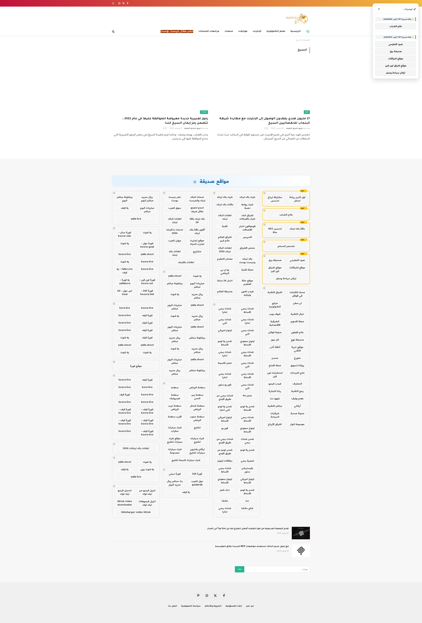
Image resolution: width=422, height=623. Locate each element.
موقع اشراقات (297, 267)
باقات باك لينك (224, 204)
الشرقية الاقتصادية (274, 323)
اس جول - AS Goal (124, 292)
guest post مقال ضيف (197, 209)
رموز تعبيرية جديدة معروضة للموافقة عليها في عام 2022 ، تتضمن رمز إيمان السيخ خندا (165, 121)
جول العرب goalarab (197, 483)
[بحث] (113, 31)
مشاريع (197, 251)
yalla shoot (174, 275)
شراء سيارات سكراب (175, 429)
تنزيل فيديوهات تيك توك (147, 503)
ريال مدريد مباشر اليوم (147, 199)
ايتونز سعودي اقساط (247, 343)
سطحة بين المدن (197, 396)
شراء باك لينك (247, 197)
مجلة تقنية (247, 269)
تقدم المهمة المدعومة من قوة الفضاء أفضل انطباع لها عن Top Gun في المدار (248, 529)
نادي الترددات (297, 372)
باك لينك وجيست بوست (247, 260)
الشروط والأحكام (213, 606)
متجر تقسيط (225, 362)
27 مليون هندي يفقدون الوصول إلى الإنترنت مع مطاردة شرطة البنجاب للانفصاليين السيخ (264, 121)
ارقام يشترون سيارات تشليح (197, 451)
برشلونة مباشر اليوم (125, 199)
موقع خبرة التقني (297, 349)
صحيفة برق (275, 260)
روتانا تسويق (297, 365)
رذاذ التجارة (275, 391)
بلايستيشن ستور (247, 470)
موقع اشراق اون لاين (275, 269)
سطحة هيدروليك (174, 396)
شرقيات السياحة (274, 415)
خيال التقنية (297, 313)
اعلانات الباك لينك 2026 (225, 249)
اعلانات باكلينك (186, 262)
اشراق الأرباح (275, 424)
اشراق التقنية (275, 292)
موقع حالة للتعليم (247, 282)
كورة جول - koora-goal (147, 245)
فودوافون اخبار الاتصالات (247, 228)
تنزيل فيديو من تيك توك (147, 492)
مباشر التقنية (275, 405)
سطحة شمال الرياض (197, 407)
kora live (124, 307)
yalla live (136, 218)
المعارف (297, 383)
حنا (247, 500)
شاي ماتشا (247, 508)
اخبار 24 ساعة (224, 280)
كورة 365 (197, 473)
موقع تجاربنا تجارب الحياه (197, 242)
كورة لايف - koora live (147, 411)
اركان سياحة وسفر (286, 278)
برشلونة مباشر (175, 283)
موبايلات (242, 31)
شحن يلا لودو (247, 449)
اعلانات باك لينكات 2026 (136, 448)
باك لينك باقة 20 (197, 220)
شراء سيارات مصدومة (175, 451)
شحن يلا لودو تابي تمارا (225, 408)
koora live (125, 254)
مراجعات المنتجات (208, 31)
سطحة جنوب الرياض (197, 418)
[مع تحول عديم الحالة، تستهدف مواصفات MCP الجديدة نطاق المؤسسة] (301, 551)
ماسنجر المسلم (286, 246)
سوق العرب (174, 207)
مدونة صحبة (297, 413)
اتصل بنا (172, 606)
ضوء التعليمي (297, 260)
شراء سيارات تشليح (197, 440)
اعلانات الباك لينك (225, 217)
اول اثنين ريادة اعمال (297, 199)
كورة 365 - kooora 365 (147, 292)
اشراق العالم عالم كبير (225, 239)
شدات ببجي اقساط (247, 310)
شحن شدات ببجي (247, 441)
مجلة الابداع (275, 365)
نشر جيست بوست (174, 199)
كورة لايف (147, 315)
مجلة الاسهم (297, 321)
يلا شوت (197, 275)
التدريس (247, 237)
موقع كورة (136, 366)
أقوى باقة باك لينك (197, 231)
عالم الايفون (297, 332)
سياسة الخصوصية (191, 606)
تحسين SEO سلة (275, 230)
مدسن (274, 357)
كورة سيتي (175, 473)
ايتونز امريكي (225, 330)
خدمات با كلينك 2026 (174, 231)
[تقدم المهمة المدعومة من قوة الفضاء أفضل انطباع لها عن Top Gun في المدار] (301, 533)
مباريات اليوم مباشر (197, 285)
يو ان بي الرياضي (224, 271)
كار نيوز (275, 339)
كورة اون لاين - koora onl (147, 281)
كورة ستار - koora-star (124, 234)
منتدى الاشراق (247, 247)
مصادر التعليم (225, 258)
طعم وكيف (297, 398)
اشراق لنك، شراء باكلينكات (247, 217)
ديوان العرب (174, 240)
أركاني (297, 405)
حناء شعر (225, 489)
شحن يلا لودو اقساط (225, 343)
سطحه (175, 387)
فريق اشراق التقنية (294, 128)
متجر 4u (247, 395)
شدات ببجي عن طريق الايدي (224, 397)
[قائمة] (307, 31)
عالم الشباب (286, 214)
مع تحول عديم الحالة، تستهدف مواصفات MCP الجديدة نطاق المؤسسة (252, 546)
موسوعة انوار (297, 424)
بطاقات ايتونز (224, 460)
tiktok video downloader (124, 503)
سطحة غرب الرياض (174, 407)
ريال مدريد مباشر (197, 296)
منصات (229, 31)
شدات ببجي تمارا (224, 310)
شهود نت (275, 398)
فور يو (224, 428)
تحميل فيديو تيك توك (125, 492)
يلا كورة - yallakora (124, 281)
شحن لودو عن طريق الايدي (224, 451)
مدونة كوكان (275, 332)
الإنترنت (257, 31)
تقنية (307, 112)
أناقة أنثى (275, 347)
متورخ (297, 357)
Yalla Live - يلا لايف (125, 271)
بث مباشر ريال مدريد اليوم (175, 483)
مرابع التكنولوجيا (275, 305)
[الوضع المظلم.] (113, 3)
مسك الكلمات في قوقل (297, 294)
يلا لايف (186, 492)
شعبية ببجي (247, 460)
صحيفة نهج (297, 339)
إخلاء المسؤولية (234, 606)
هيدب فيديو (275, 383)
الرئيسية (295, 31)
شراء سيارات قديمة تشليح (186, 460)
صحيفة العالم (224, 291)
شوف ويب (275, 313)
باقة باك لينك (297, 228)
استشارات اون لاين (275, 374)
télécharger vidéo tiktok (136, 512)
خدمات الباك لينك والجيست (197, 199)
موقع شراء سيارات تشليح (174, 440)
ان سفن (297, 303)
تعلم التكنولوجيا (276, 31)
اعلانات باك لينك (175, 253)
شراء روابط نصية (247, 206)
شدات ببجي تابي (224, 321)
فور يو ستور (224, 384)
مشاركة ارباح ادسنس (275, 199)
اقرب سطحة (175, 416)
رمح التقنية (297, 391)
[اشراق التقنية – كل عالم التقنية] (296, 18)
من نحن (250, 606)
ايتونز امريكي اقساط (225, 419)
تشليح (197, 427)
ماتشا (225, 500)
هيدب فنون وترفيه (247, 293)
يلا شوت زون (147, 469)
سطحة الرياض (197, 387)
